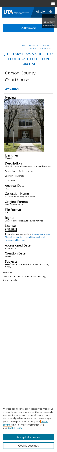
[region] (28, 428)
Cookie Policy (15, 428)
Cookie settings (28, 445)
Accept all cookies (28, 437)
